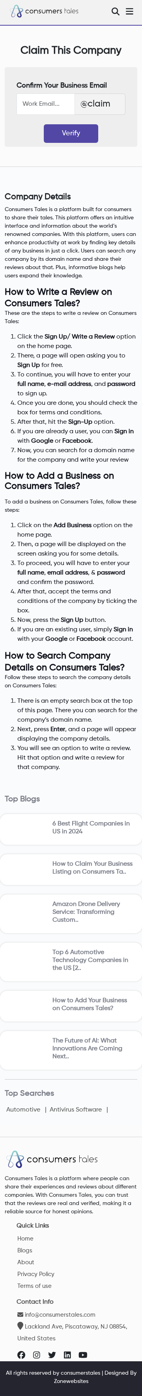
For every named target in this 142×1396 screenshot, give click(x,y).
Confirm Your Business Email (62, 85)
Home (25, 1239)
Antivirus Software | (78, 1110)
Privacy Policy (35, 1274)
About (25, 1262)
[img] (116, 11)
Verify (71, 133)
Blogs (24, 1251)
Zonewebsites (71, 1381)
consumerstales (80, 1373)
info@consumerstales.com (59, 1315)
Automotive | (26, 1110)
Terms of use (34, 1286)
